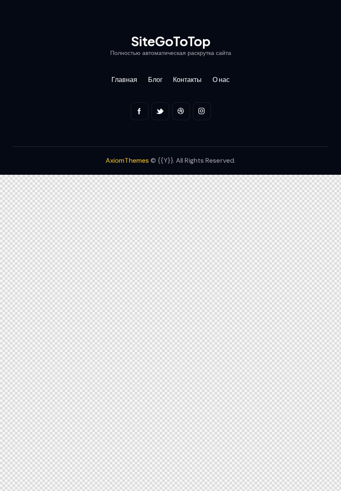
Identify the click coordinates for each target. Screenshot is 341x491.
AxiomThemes (127, 160)
